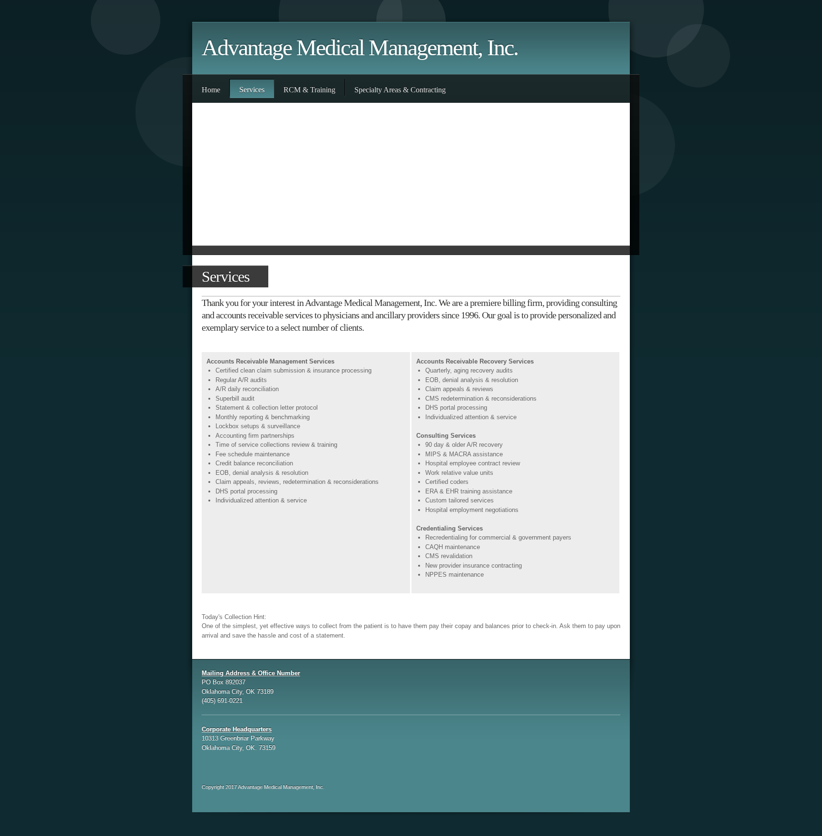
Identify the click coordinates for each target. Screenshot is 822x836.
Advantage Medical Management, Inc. (360, 47)
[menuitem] (211, 88)
